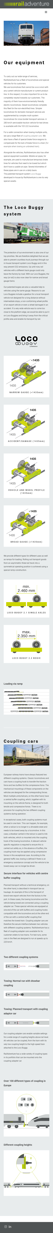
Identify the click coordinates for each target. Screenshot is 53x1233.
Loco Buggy (36, 174)
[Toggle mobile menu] (46, 12)
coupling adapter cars (32, 136)
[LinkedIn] (10, 1226)
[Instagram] (5, 1226)
